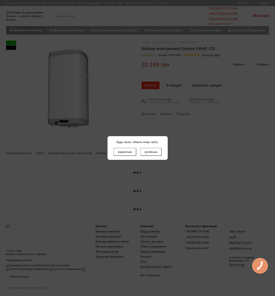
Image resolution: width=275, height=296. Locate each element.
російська (151, 151)
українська (125, 151)
